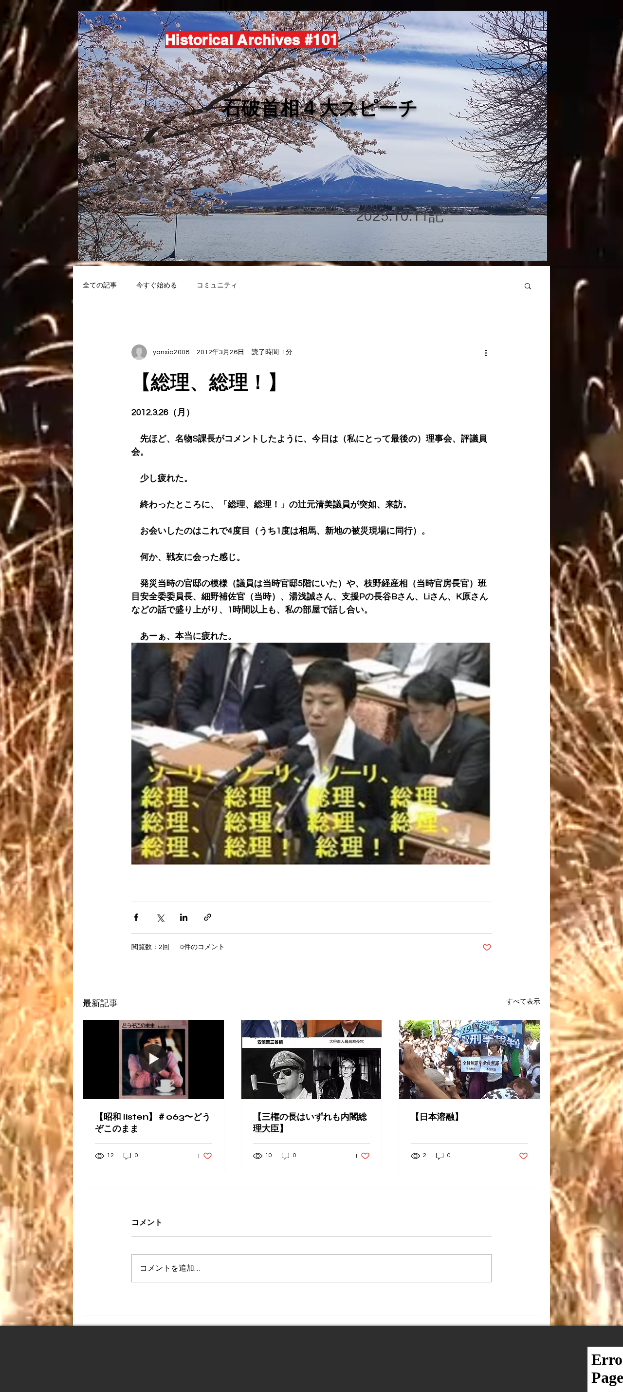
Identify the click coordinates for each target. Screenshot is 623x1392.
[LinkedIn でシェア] (183, 917)
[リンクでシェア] (207, 917)
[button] (527, 285)
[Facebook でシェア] (136, 917)
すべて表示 (523, 1001)
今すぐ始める (156, 285)
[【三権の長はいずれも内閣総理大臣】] (311, 1059)
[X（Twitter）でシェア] (160, 917)
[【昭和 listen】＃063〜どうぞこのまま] (153, 1059)
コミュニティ (217, 285)
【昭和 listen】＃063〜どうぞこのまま (153, 1122)
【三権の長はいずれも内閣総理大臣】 (310, 1122)
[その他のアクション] (486, 352)
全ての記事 (100, 285)
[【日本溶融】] (469, 1059)
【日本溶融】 (437, 1116)
